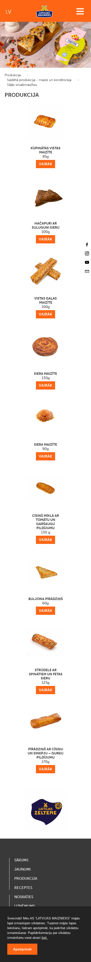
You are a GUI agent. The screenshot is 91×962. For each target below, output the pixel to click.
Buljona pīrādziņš (45, 605)
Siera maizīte (45, 380)
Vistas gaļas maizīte (45, 306)
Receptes (23, 888)
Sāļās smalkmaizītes (22, 85)
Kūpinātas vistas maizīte (45, 156)
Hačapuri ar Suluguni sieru (45, 231)
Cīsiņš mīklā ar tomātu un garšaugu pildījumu (45, 528)
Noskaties (23, 897)
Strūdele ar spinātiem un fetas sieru (45, 680)
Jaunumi (22, 869)
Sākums (21, 860)
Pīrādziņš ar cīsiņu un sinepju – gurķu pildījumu (45, 759)
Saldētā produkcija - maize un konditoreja (39, 80)
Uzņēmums (24, 906)
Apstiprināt (22, 949)
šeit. (44, 937)
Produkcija (13, 75)
